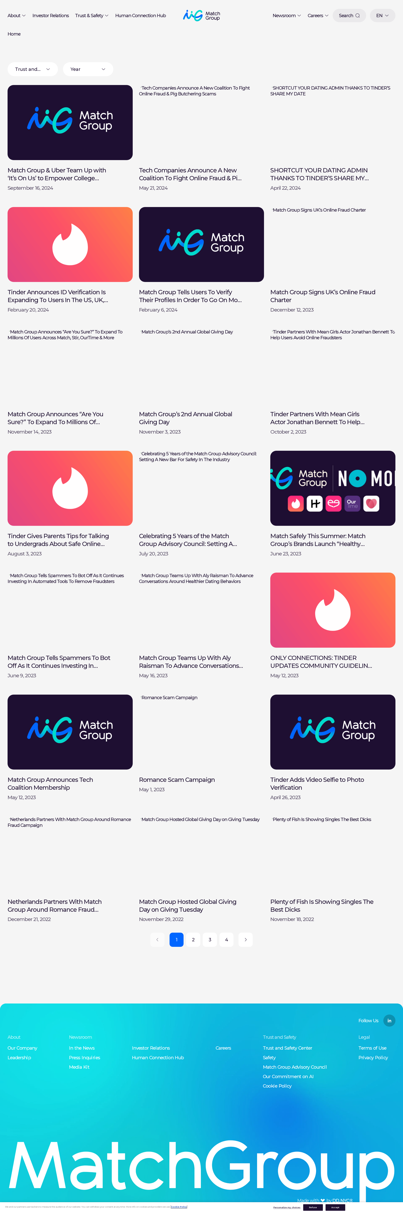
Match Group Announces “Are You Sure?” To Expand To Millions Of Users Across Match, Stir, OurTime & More (58, 425)
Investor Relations (50, 15)
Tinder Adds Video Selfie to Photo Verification (317, 783)
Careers (315, 15)
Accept (335, 1207)
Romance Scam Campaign (177, 779)
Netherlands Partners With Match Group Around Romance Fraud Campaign (55, 909)
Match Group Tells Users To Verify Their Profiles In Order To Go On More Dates (191, 300)
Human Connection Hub (140, 15)
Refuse (313, 1207)
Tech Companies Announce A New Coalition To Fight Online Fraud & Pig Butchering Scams (190, 178)
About (14, 15)
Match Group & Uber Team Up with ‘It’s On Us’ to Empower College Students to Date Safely (57, 178)
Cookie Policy (179, 1206)
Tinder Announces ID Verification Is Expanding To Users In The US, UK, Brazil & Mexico (57, 300)
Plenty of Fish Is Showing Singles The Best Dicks (321, 905)
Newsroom (284, 15)
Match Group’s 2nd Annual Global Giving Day (185, 418)
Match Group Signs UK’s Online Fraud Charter (322, 296)
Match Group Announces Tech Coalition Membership (50, 783)
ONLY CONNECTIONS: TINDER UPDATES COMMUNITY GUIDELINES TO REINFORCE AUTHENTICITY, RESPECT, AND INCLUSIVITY (322, 669)
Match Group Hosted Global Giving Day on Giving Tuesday (187, 905)
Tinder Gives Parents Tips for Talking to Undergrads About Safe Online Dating (58, 543)
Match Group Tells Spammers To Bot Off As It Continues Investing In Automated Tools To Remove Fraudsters (59, 669)
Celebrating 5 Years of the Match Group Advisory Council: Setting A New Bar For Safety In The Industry (187, 543)
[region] (201, 1206)
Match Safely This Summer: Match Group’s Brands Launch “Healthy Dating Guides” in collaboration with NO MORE (320, 547)
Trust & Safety (89, 15)
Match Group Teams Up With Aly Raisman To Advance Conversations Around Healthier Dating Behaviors (189, 665)
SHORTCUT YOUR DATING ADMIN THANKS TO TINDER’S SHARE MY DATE (319, 178)
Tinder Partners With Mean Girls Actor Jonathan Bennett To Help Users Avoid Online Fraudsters (315, 422)
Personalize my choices (287, 1207)
